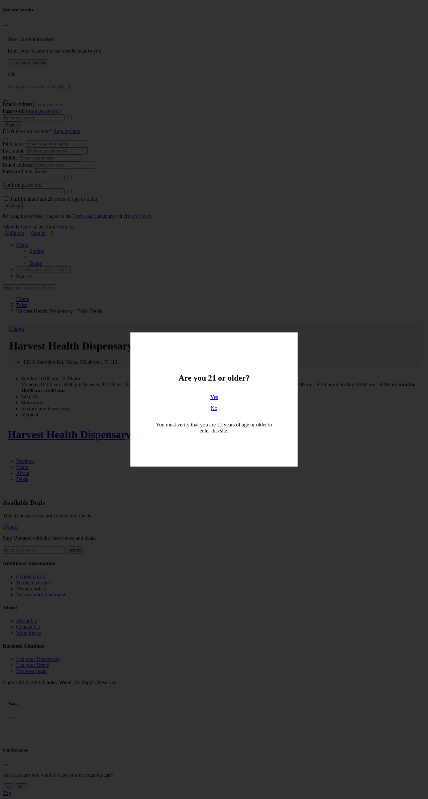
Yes (214, 397)
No (214, 408)
